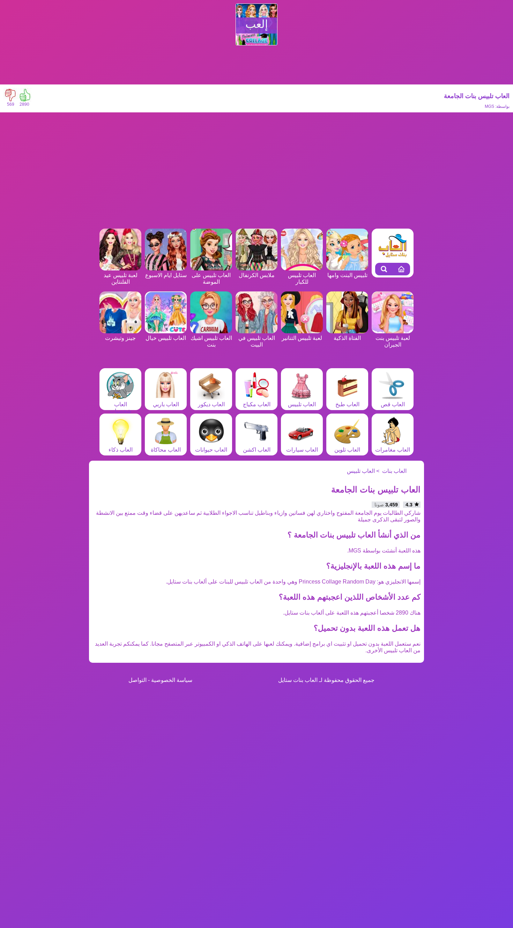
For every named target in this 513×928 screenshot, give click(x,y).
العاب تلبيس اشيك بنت (211, 341)
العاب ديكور (211, 404)
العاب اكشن (256, 450)
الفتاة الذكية (347, 338)
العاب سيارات (302, 450)
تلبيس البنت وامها (347, 275)
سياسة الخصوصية (171, 680)
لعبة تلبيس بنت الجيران (393, 341)
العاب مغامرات (392, 450)
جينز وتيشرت (120, 338)
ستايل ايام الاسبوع (166, 275)
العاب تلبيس (302, 404)
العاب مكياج (256, 404)
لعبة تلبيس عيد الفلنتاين (120, 278)
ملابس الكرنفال (257, 275)
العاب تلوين (347, 450)
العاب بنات (394, 471)
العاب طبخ (347, 404)
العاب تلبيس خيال (166, 338)
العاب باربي (166, 404)
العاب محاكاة (166, 450)
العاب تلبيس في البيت (256, 341)
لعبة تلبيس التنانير (302, 338)
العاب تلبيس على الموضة (211, 278)
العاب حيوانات (211, 450)
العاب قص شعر (393, 407)
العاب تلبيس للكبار (302, 278)
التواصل (137, 680)
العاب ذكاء (121, 450)
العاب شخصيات (120, 407)
